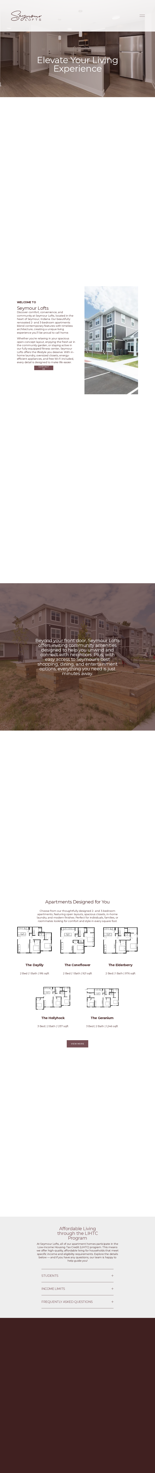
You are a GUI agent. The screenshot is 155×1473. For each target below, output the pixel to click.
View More (77, 1044)
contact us (43, 368)
